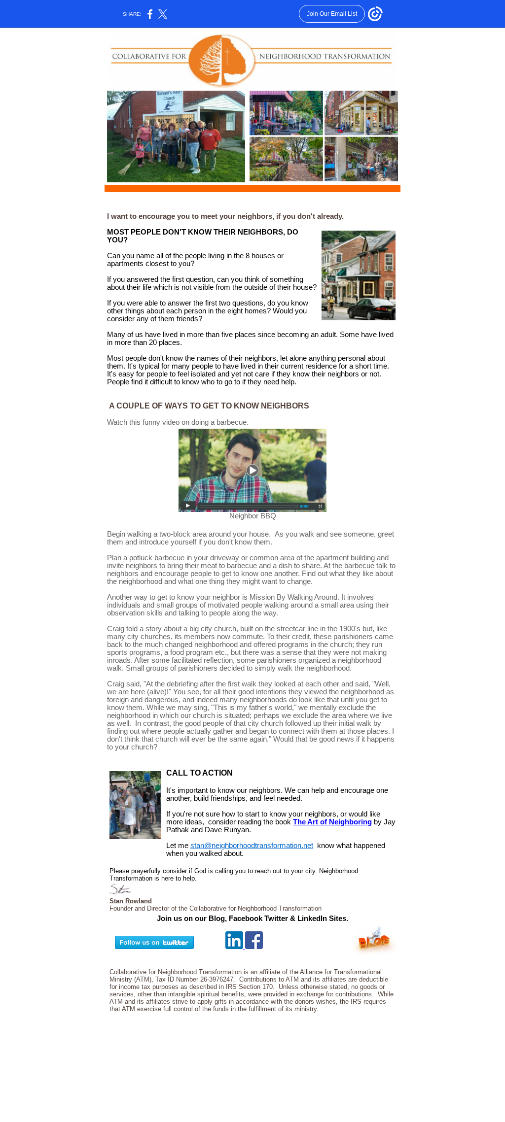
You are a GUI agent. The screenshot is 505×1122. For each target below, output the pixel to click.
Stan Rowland (130, 901)
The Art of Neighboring (332, 822)
